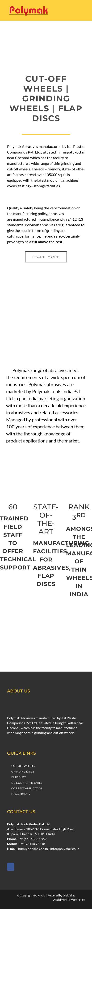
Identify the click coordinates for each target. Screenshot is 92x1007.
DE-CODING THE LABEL (26, 782)
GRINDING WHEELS (39, 103)
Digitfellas (69, 895)
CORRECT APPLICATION (27, 788)
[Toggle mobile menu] (83, 10)
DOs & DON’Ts (20, 794)
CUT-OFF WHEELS (45, 84)
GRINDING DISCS (22, 771)
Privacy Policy (76, 899)
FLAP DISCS (57, 113)
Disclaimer (59, 899)
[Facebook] (10, 867)
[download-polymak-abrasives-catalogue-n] (46, 644)
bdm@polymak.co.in (33, 849)
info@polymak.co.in (64, 849)
